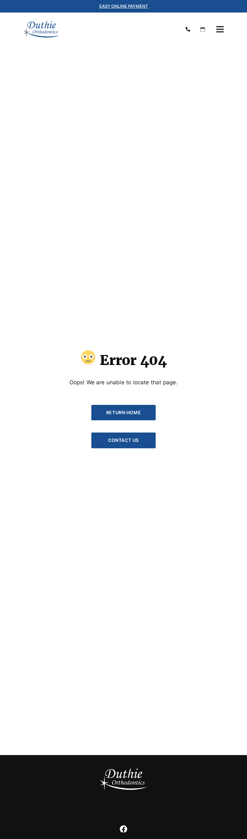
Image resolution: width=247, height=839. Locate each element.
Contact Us (123, 440)
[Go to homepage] (98, 29)
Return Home (123, 412)
